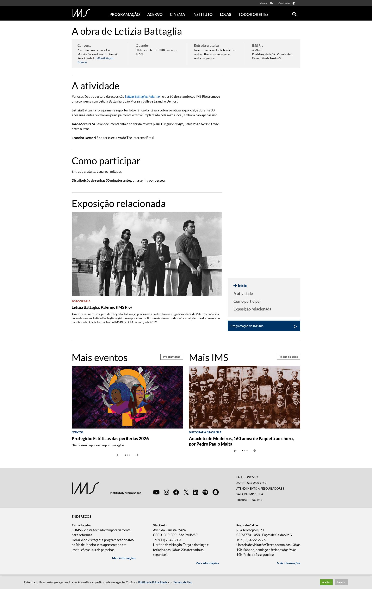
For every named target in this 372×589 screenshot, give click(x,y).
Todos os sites (254, 14)
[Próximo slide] (137, 455)
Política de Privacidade (152, 582)
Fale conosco (247, 477)
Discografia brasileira (205, 432)
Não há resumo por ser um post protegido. (98, 445)
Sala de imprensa (249, 494)
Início (242, 285)
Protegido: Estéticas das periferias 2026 (110, 438)
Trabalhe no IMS (249, 499)
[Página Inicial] (81, 13)
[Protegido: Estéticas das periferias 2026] (127, 396)
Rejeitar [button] (341, 582)
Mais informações (124, 558)
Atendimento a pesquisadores (260, 488)
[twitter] (186, 492)
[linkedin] (195, 492)
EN (271, 3)
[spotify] (205, 492)
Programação (172, 356)
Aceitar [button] (326, 582)
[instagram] (166, 492)
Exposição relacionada (252, 309)
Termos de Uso (182, 582)
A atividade (243, 293)
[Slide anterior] (118, 455)
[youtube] (156, 492)
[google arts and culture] (215, 492)
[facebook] (176, 492)
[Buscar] (294, 13)
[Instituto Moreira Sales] (106, 488)
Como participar (247, 301)
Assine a (251, 483)
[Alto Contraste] (293, 3)
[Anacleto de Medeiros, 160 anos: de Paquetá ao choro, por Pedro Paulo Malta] (244, 396)
